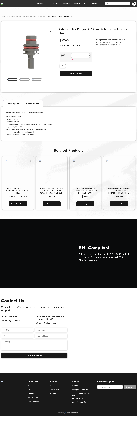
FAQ (85, 3)
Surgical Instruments (13, 16)
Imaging (66, 3)
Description (13, 103)
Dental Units (55, 3)
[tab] (13, 103)
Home (3, 16)
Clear (72, 59)
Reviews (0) (33, 103)
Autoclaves (41, 3)
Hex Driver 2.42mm (29, 16)
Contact (94, 3)
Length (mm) (63, 55)
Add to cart (76, 73)
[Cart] (134, 4)
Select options (17, 203)
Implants (76, 3)
